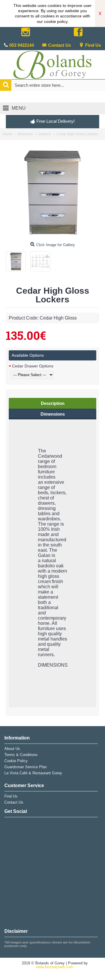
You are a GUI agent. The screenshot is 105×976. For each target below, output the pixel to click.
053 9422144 (21, 45)
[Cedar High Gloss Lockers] (18, 259)
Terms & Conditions (21, 755)
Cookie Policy (16, 761)
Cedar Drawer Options (32, 366)
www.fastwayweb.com (54, 967)
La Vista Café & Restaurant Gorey (33, 773)
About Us (12, 748)
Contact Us (59, 45)
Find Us (93, 45)
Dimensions (53, 414)
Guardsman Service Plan (25, 767)
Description (52, 403)
